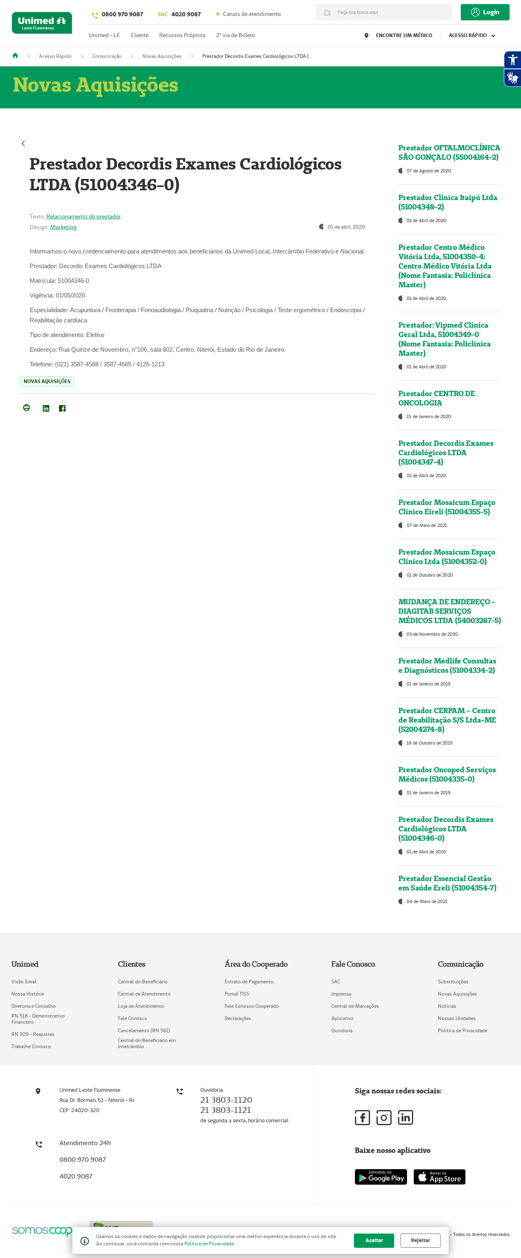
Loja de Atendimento (141, 1006)
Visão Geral (24, 981)
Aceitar (374, 1240)
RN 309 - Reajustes (33, 1034)
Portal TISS (237, 994)
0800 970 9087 (122, 14)
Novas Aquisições (457, 994)
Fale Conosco (132, 1018)
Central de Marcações (355, 1006)
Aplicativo (342, 1018)
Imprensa (341, 994)
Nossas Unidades (457, 1018)
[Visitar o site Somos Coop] (45, 1230)
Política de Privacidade (462, 1030)
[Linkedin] (405, 1117)
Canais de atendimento (251, 14)
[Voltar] (23, 142)
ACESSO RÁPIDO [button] (468, 35)
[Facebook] (62, 406)
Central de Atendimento (144, 994)
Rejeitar (420, 1240)
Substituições (453, 981)
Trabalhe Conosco (31, 1046)
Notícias (447, 1006)
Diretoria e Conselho (33, 1006)
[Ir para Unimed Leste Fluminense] (41, 24)
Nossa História (27, 994)
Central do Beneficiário (143, 981)
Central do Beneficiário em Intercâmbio (146, 1043)
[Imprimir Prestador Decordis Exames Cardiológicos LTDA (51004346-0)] (26, 406)
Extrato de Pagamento (249, 981)
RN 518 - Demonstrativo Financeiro (38, 1019)
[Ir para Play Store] (381, 1176)
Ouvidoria (341, 1030)
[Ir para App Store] (440, 1177)
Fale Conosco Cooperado (252, 1006)
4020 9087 (179, 14)
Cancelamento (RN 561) (144, 1030)
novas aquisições (47, 381)
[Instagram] (384, 1117)
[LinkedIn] (46, 406)
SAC (335, 981)
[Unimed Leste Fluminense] (18, 56)
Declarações (238, 1018)
